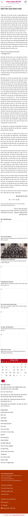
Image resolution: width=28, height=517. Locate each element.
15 (21, 370)
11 (6, 370)
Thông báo (4, 454)
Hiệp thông (4, 420)
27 (14, 375)
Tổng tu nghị (4, 460)
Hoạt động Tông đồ (6, 423)
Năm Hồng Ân (5, 437)
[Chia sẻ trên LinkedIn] (18, 199)
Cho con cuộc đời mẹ (6, 236)
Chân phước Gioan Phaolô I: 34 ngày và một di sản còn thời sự (14, 405)
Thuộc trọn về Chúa (6, 349)
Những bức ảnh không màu (8, 259)
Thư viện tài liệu (5, 457)
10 (2, 370)
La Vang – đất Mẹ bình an (7, 327)
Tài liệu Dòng (4, 448)
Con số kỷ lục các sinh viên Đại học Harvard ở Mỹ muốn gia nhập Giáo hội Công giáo (14, 395)
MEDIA (3, 434)
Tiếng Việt (25, 2)
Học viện (3, 426)
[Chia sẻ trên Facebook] (11, 199)
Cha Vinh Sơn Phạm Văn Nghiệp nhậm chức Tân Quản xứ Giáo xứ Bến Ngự (13, 388)
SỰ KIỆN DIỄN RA (6, 443)
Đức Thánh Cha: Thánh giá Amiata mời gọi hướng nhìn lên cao (13, 400)
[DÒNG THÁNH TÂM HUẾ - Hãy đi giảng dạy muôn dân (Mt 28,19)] (13, 2)
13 (14, 370)
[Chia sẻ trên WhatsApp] (9, 199)
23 (25, 372)
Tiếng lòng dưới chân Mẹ (7, 281)
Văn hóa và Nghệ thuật (7, 462)
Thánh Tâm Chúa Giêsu (7, 451)
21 (17, 372)
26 (10, 375)
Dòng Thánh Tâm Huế (7, 412)
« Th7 (3, 381)
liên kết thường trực (10, 205)
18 (6, 372)
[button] (2, 2)
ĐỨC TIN (3, 415)
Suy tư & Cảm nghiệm (6, 6)
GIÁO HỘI (3, 418)
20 (14, 372)
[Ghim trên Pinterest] (16, 199)
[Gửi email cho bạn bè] (14, 199)
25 (6, 375)
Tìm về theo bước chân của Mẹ (9, 304)
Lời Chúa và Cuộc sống (7, 432)
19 (10, 372)
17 (2, 372)
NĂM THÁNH (4, 440)
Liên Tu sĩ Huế (5, 429)
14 (17, 370)
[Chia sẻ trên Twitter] (13, 199)
